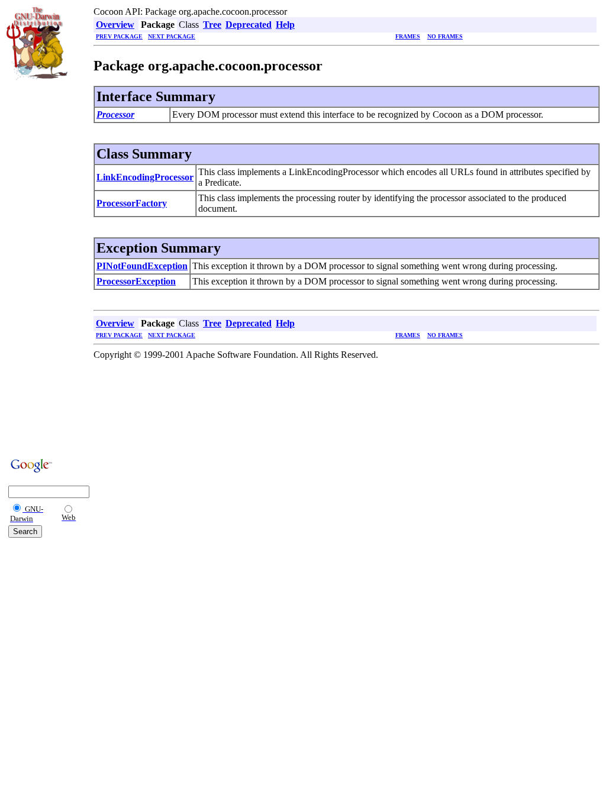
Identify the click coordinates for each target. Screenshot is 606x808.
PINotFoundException (142, 266)
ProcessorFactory (131, 203)
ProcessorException (136, 281)
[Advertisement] (42, 267)
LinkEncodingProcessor (145, 177)
